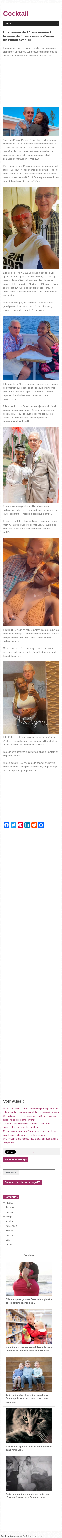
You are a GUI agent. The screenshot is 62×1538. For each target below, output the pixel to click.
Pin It (34, 1152)
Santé (9, 1240)
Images (9, 1216)
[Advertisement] (31, 82)
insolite (9, 1221)
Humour (9, 1212)
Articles (9, 1202)
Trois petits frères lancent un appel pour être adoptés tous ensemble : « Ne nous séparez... (27, 1398)
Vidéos (9, 1244)
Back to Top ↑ (35, 1536)
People (9, 1230)
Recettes (10, 1235)
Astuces (10, 1207)
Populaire (29, 1255)
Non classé (11, 1226)
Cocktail (16, 13)
